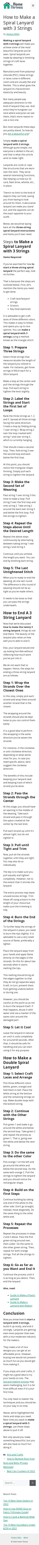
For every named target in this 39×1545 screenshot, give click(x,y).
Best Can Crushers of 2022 (21, 1471)
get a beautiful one (18, 133)
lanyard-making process (16, 1381)
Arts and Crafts (15, 1454)
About (26, 1537)
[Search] (33, 1483)
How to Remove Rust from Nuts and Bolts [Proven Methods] (19, 1463)
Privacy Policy (16, 1537)
